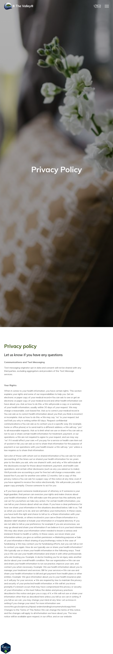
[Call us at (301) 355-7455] (95, 6)
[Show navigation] (107, 6)
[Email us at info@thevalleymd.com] (99, 6)
